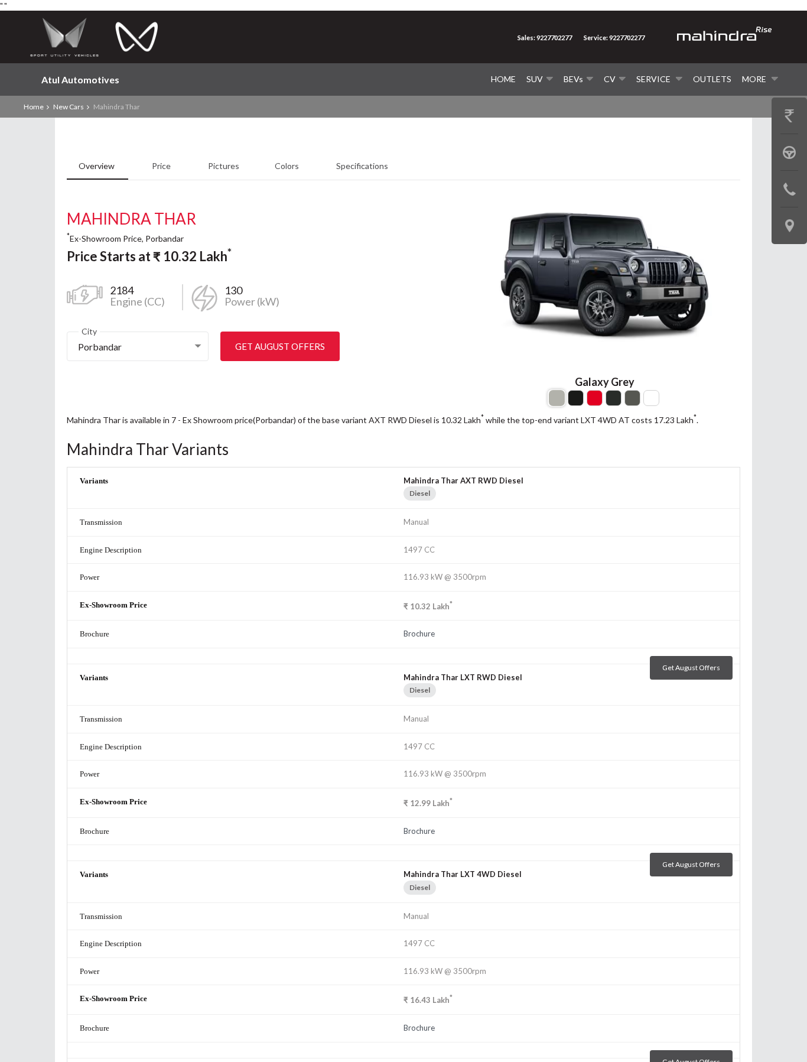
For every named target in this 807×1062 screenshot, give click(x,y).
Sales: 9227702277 (545, 37)
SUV (534, 79)
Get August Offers (280, 346)
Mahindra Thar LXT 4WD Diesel (462, 874)
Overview (97, 166)
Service (654, 79)
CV (610, 79)
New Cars (68, 106)
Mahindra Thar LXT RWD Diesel (462, 677)
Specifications (362, 166)
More (755, 79)
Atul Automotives (80, 79)
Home (503, 79)
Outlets (712, 79)
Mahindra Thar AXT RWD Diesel (463, 480)
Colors (288, 166)
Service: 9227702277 (614, 37)
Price (162, 166)
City (89, 331)
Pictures (223, 166)
